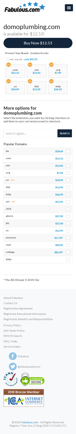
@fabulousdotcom (29, 366)
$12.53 (15, 72)
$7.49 (58, 72)
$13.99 (36, 89)
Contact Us (10, 303)
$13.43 (36, 72)
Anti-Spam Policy (14, 330)
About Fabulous (13, 297)
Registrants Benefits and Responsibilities (28, 319)
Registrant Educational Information (25, 313)
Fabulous (23, 356)
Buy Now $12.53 (38, 42)
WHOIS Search (13, 335)
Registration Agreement (18, 308)
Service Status (12, 346)
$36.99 (58, 89)
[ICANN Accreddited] (10, 379)
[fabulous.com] (25, 7)
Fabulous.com (29, 422)
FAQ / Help (10, 341)
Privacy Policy (12, 325)
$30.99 (15, 89)
